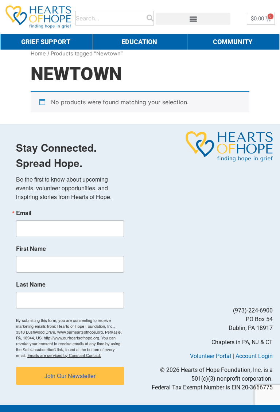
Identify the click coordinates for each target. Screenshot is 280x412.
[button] (193, 19)
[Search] (150, 17)
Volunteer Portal (210, 356)
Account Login (254, 356)
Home (38, 53)
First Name (31, 249)
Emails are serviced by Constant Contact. (64, 355)
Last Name (31, 284)
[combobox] (111, 17)
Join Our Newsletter (70, 376)
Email (23, 213)
